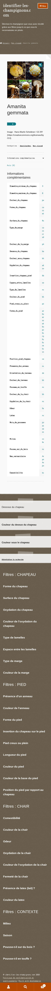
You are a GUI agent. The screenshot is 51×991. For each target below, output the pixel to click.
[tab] (25, 158)
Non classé (16, 43)
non (43, 387)
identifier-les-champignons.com (17, 10)
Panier (39, 984)
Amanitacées (25, 146)
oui (43, 366)
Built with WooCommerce (30, 981)
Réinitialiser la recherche (13, 559)
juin (43, 422)
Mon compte (8, 987)
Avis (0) (11, 165)
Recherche (25, 987)
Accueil (6, 43)
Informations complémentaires (21, 158)
